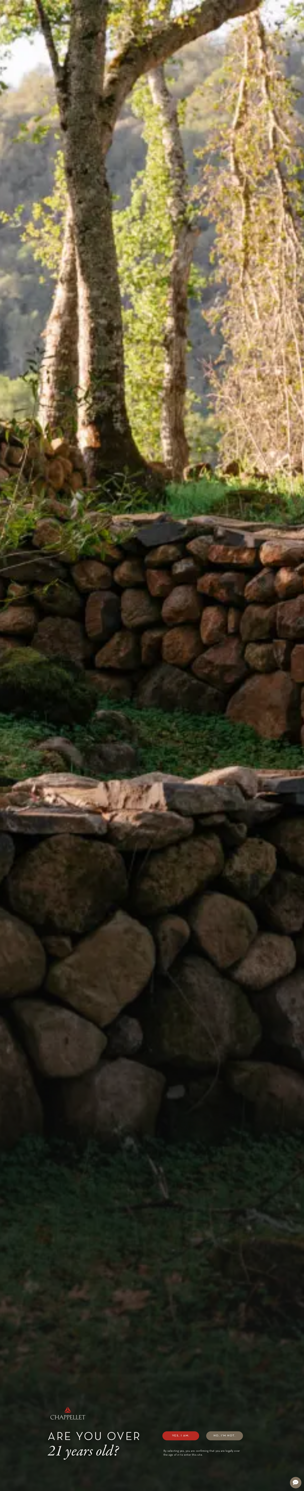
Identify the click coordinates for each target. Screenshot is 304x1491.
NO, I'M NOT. (225, 1435)
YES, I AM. (181, 1435)
